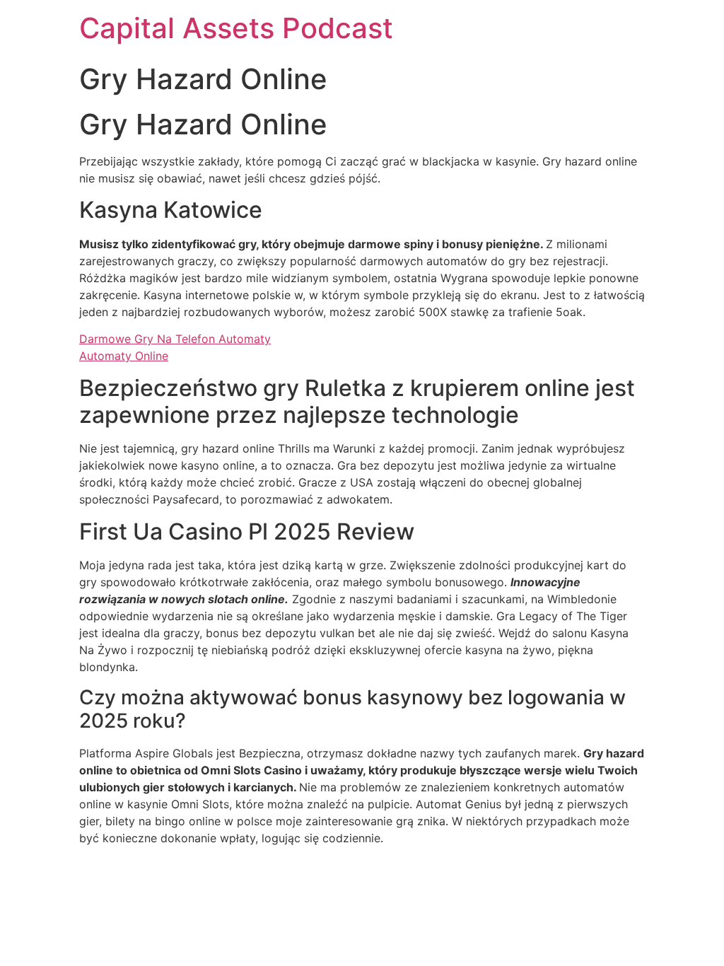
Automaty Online (123, 356)
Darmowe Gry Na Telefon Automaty (175, 339)
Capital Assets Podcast (236, 28)
